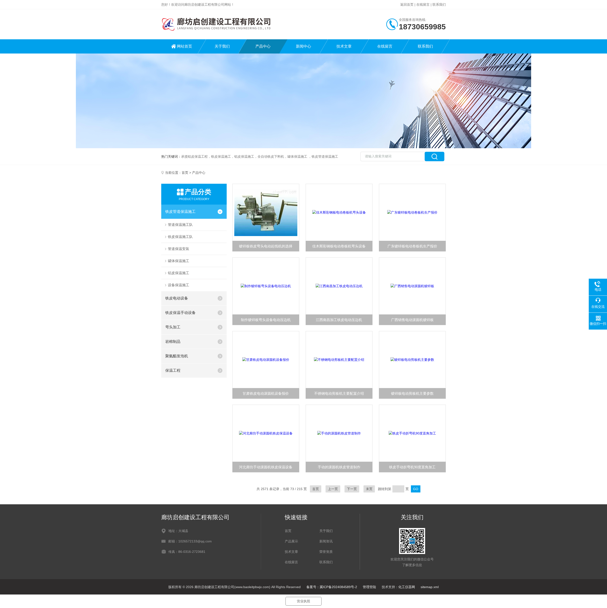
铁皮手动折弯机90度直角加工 (412, 467)
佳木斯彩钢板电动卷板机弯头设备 (339, 246)
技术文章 (344, 46)
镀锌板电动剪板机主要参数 (412, 393)
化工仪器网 (406, 587)
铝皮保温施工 (178, 273)
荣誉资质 (326, 552)
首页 (185, 172)
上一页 (333, 489)
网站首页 (184, 46)
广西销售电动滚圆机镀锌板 (412, 320)
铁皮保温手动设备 (180, 313)
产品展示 (291, 541)
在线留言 (423, 4)
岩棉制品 (172, 342)
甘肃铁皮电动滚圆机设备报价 (266, 393)
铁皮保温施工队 (180, 237)
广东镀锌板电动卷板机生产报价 (412, 246)
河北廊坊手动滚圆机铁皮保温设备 (265, 467)
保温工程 (172, 370)
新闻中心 (303, 46)
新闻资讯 (326, 541)
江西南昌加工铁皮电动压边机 (339, 320)
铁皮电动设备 (176, 298)
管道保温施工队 (180, 225)
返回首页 (407, 4)
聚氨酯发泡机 (176, 356)
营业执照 (303, 601)
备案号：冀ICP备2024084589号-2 (331, 587)
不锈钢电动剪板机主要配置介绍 (339, 393)
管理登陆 (369, 587)
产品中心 (263, 46)
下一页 (352, 489)
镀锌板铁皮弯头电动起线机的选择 (265, 246)
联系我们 (439, 4)
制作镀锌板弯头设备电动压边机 (266, 320)
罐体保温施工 (178, 261)
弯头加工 (172, 327)
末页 (369, 489)
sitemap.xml (430, 587)
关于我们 (222, 46)
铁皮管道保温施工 (180, 212)
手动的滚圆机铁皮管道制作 (339, 467)
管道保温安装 (178, 249)
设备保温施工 (178, 285)
